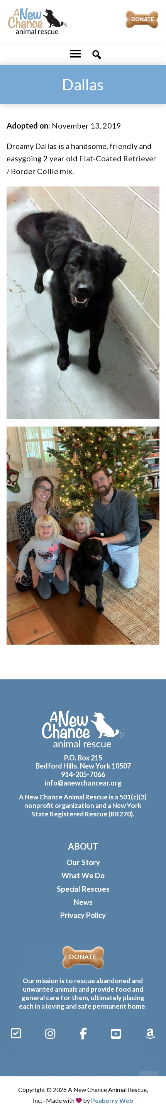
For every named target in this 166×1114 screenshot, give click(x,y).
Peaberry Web (112, 1100)
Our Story (83, 862)
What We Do (83, 875)
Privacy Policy (83, 915)
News (83, 901)
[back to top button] (148, 1080)
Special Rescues (83, 888)
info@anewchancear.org (83, 783)
